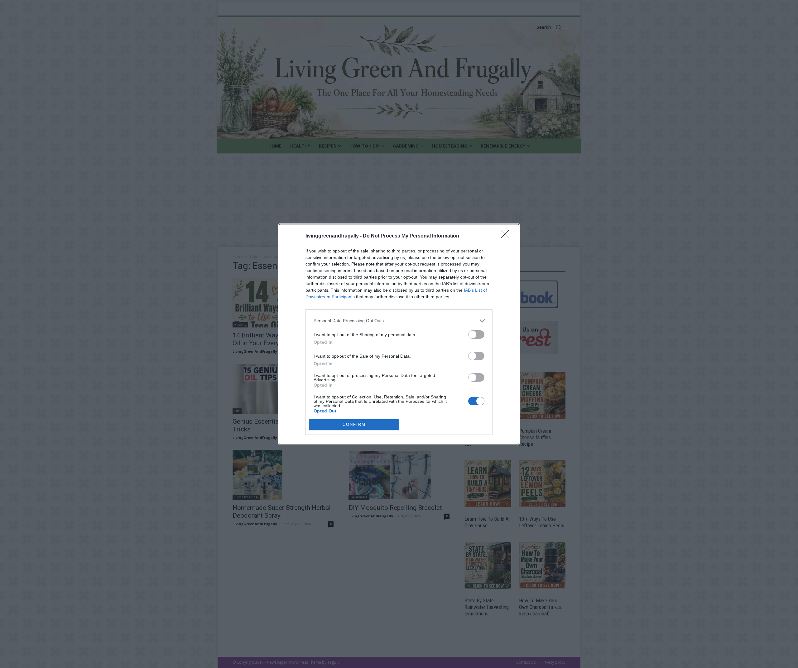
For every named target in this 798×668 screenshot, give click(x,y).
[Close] (507, 236)
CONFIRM (354, 424)
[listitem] (399, 321)
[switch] (476, 334)
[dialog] (399, 334)
